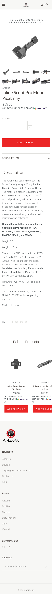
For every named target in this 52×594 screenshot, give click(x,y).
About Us (6, 459)
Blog (4, 482)
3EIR (4, 523)
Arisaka (6, 87)
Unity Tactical (9, 518)
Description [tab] (10, 158)
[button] (26, 108)
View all (6, 529)
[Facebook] (9, 547)
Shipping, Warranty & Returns (16, 470)
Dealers (6, 464)
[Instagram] (3, 547)
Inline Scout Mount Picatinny (16, 388)
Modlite (6, 506)
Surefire (6, 512)
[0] (46, 4)
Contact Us (7, 476)
